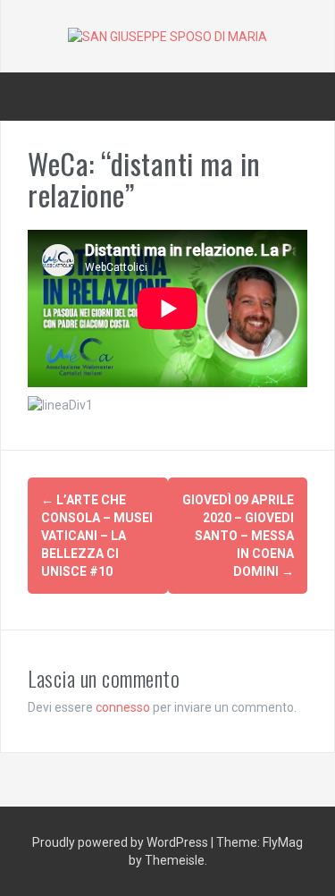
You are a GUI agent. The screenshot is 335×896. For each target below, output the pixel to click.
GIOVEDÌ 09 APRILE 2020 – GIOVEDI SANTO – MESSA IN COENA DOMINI (238, 536)
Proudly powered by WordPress (121, 842)
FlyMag (283, 842)
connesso (123, 707)
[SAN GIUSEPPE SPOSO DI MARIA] (167, 36)
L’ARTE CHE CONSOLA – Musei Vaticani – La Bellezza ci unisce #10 (97, 536)
